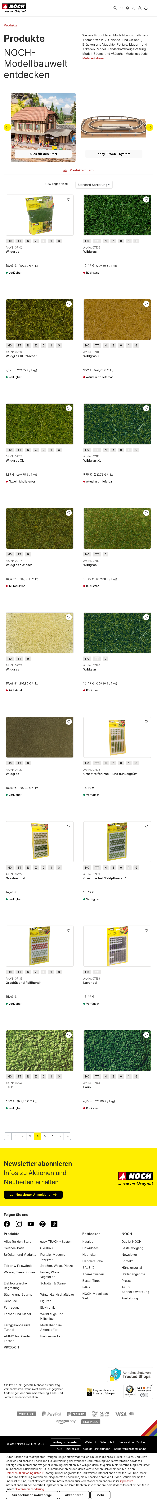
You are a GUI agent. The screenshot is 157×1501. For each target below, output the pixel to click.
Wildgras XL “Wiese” (21, 356)
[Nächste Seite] (60, 1136)
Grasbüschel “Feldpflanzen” (104, 878)
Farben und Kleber (17, 1314)
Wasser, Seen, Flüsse (19, 1272)
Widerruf (90, 1442)
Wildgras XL (92, 356)
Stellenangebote (133, 1274)
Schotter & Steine (53, 1283)
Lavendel (90, 983)
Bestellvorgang (132, 1248)
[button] (93, 58)
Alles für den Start (43, 154)
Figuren (45, 1301)
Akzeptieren (74, 1495)
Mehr (100, 1495)
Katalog (87, 1241)
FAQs (86, 1287)
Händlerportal (132, 1268)
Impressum (72, 1448)
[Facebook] (7, 1223)
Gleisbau (46, 1248)
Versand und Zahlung (132, 1442)
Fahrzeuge (12, 1307)
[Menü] (152, 8)
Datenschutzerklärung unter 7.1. (25, 1473)
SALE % (88, 1268)
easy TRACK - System (114, 154)
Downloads (90, 1248)
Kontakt (127, 1261)
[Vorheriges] (7, 127)
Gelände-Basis (14, 1248)
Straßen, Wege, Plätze (56, 1266)
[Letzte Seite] (67, 1136)
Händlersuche (92, 1261)
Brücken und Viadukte (20, 1254)
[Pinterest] (42, 1223)
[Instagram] (19, 1223)
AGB (59, 1448)
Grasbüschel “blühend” (23, 983)
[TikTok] (54, 1223)
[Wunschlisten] (134, 8)
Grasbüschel (15, 878)
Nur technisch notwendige (32, 1495)
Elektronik (47, 1307)
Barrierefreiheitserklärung (130, 1448)
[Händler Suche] (127, 8)
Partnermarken (51, 1336)
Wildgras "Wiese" (19, 565)
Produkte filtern (81, 170)
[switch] (144, 1395)
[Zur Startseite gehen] (14, 8)
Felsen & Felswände (18, 1266)
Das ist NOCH (131, 1241)
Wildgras (12, 252)
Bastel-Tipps (91, 1281)
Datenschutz (108, 1442)
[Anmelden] (140, 8)
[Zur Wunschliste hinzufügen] (69, 199)
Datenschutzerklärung (30, 1489)
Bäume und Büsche (18, 1294)
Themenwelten (93, 1274)
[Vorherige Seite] (15, 1136)
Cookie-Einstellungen (96, 1448)
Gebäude (10, 1301)
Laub (9, 1087)
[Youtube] (31, 1223)
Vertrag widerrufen (65, 1442)
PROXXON (11, 1347)
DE (121, 8)
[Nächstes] (149, 127)
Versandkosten (13, 1389)
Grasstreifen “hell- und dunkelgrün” (110, 774)
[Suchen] (115, 8)
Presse (127, 1281)
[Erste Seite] (7, 1136)
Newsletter (129, 1254)
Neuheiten (89, 1254)
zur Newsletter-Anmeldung (30, 1195)
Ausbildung (130, 1298)
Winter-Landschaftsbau (57, 1294)
